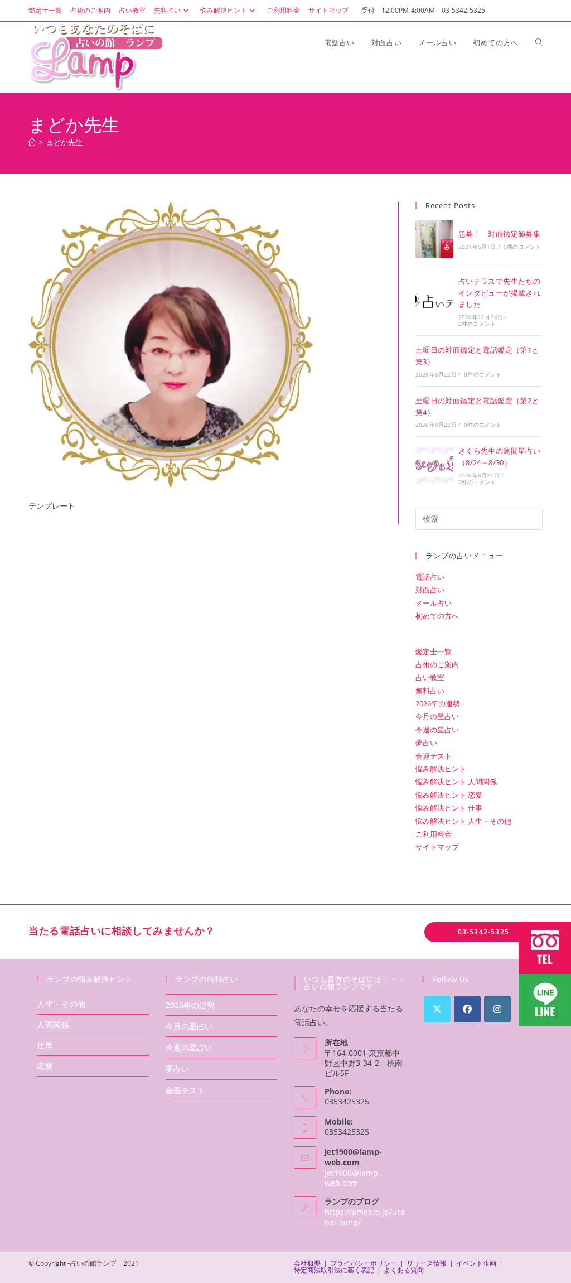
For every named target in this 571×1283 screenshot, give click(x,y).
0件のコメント (522, 246)
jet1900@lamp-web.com (353, 1178)
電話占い (429, 577)
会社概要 (307, 1263)
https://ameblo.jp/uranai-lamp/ (365, 1217)
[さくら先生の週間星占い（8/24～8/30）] (434, 465)
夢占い (426, 742)
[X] (437, 1009)
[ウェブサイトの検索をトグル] (539, 42)
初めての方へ (437, 616)
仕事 (45, 1045)
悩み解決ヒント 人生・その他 (463, 821)
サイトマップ (328, 10)
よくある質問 (404, 1270)
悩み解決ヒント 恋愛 (448, 795)
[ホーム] (32, 142)
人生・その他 (61, 1004)
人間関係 (53, 1024)
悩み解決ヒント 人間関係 (456, 781)
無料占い (167, 10)
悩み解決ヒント (223, 10)
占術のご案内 (90, 10)
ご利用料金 (283, 10)
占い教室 (132, 10)
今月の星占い (437, 716)
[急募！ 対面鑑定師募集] (434, 239)
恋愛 (45, 1065)
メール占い (433, 603)
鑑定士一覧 (45, 10)
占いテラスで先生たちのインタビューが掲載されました (499, 293)
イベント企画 (476, 1263)
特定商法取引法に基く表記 (334, 1270)
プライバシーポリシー (363, 1263)
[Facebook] (467, 1009)
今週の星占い (437, 730)
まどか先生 (64, 142)
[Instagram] (497, 1009)
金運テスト (433, 756)
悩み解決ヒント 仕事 (448, 808)
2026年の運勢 (437, 703)
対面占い (429, 590)
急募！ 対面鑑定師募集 (499, 234)
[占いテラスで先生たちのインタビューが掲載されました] (434, 301)
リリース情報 (427, 1263)
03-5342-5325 (483, 932)
